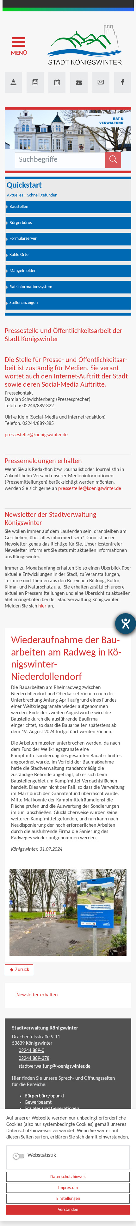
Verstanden (68, 1209)
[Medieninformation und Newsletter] (35, 82)
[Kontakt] (100, 82)
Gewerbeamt (38, 1102)
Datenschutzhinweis (68, 1177)
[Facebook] (122, 82)
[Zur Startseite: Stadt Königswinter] (84, 45)
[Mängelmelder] (13, 82)
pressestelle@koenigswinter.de (36, 435)
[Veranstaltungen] (56, 82)
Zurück (19, 971)
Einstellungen (68, 1198)
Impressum (68, 1188)
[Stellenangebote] (78, 82)
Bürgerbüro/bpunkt (44, 1096)
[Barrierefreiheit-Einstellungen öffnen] (125, 623)
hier (42, 606)
